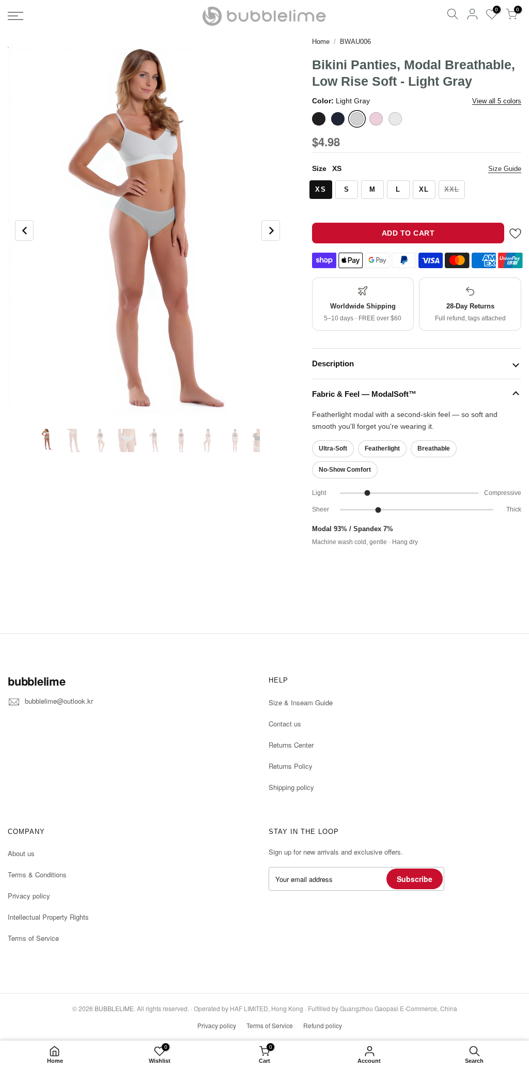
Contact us (285, 724)
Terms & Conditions (37, 874)
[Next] (270, 230)
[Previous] (24, 230)
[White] (395, 119)
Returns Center (291, 745)
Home (321, 41)
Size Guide (504, 169)
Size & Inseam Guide (301, 702)
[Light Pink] (376, 119)
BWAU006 (355, 41)
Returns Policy (291, 766)
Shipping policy (291, 787)
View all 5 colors (496, 101)
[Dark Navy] (338, 119)
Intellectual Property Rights (48, 917)
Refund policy (322, 1025)
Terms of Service (33, 938)
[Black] (318, 119)
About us (21, 853)
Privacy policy (29, 896)
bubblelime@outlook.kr (59, 701)
